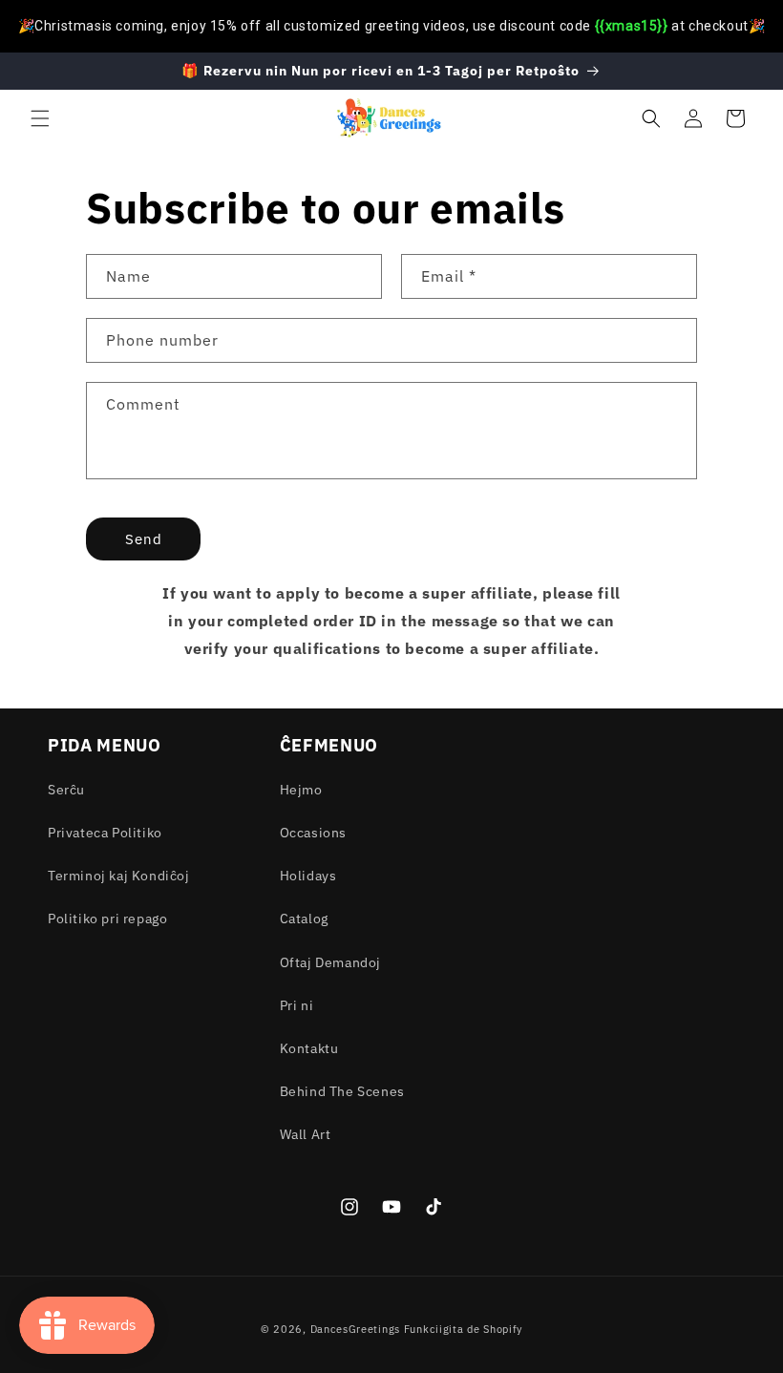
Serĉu (66, 789)
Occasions (313, 832)
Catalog (304, 918)
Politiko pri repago (107, 918)
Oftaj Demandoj (330, 962)
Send (143, 539)
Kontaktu (309, 1048)
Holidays (308, 875)
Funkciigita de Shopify (463, 1329)
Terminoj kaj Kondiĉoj (119, 875)
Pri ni (297, 1005)
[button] (40, 118)
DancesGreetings (355, 1329)
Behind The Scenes (342, 1091)
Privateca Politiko (105, 832)
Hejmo (301, 789)
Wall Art (305, 1134)
